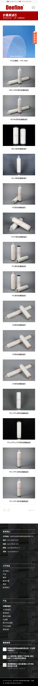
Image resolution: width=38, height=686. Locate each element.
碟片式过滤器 (8, 623)
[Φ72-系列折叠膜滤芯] (19, 164)
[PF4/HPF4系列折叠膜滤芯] (19, 399)
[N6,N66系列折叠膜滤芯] (19, 106)
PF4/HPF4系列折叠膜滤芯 (19, 413)
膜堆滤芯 (6, 629)
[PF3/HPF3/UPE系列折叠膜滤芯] (19, 429)
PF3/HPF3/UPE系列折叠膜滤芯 (19, 442)
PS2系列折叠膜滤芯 (19, 266)
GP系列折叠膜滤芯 (19, 354)
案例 (4, 577)
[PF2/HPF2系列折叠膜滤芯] (19, 458)
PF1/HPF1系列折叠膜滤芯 (18, 501)
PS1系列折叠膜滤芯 (19, 296)
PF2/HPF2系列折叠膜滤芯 (19, 472)
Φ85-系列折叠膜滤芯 (19, 149)
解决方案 (6, 581)
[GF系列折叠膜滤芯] (19, 370)
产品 (4, 574)
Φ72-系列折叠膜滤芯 (19, 178)
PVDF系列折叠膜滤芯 (19, 237)
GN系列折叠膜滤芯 (19, 325)
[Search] (28, 7)
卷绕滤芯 (6, 613)
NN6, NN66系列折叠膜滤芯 (19, 90)
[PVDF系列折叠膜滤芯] (19, 223)
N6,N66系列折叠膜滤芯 (19, 119)
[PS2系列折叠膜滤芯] (19, 252)
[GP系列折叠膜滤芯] (19, 341)
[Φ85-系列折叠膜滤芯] (19, 135)
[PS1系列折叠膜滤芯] (19, 282)
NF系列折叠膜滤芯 (19, 208)
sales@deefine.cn (14, 1)
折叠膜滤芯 (10, 15)
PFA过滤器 (7, 626)
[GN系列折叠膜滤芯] (19, 311)
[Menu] (32, 7)
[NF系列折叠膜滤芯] (19, 194)
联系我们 (6, 587)
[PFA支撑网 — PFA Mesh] (19, 42)
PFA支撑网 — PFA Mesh (19, 61)
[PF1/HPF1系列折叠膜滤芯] (19, 487)
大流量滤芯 (7, 610)
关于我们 (6, 571)
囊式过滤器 (7, 616)
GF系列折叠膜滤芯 (19, 384)
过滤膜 (5, 619)
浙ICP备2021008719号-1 (16, 683)
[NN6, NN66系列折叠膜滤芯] (19, 76)
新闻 (4, 584)
